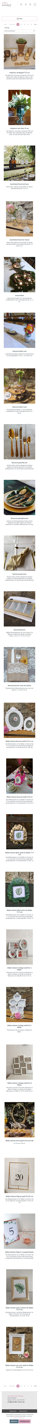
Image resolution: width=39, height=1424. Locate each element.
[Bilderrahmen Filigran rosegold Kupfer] (19, 1231)
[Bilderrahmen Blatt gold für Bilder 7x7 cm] (19, 831)
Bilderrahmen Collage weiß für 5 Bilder (19, 1026)
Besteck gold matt (19, 574)
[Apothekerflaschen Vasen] (19, 218)
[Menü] (21, 4)
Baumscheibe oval (19, 351)
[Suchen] (25, 4)
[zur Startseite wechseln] (6, 4)
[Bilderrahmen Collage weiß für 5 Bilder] (19, 1004)
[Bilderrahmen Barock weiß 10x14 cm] (19, 720)
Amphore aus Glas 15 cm (19, 128)
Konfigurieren (24, 1421)
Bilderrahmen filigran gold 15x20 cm (19, 1196)
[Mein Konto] (30, 4)
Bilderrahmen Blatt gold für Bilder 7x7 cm (19, 853)
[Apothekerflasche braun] (19, 163)
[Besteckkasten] (19, 608)
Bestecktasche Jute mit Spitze (19, 685)
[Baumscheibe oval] (19, 330)
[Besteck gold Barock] (19, 441)
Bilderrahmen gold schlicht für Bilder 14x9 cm (19, 1309)
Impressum (13, 1411)
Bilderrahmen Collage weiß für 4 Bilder (19, 969)
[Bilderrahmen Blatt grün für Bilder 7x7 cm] (19, 889)
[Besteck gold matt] (19, 553)
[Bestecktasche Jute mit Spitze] (19, 664)
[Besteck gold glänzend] (19, 497)
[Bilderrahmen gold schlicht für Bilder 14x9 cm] (19, 1286)
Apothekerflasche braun (19, 184)
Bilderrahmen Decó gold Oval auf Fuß (19, 1141)
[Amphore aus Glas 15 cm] (19, 107)
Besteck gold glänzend (19, 518)
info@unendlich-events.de (16, 1402)
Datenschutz (23, 1411)
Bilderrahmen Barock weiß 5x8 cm (19, 797)
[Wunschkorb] (35, 4)
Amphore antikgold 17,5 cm (19, 73)
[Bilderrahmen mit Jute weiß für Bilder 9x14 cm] (19, 1344)
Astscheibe (19, 295)
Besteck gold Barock (19, 463)
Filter (20, 18)
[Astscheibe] (19, 274)
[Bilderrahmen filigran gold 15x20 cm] (19, 1175)
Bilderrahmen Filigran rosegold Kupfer (19, 1252)
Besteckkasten (19, 630)
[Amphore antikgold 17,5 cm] (19, 51)
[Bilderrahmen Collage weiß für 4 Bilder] (19, 947)
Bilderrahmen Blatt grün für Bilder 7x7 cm (19, 911)
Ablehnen (14, 1421)
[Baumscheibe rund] (19, 386)
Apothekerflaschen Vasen (19, 240)
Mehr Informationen (19, 1418)
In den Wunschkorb (19, 83)
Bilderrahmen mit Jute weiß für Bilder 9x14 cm (20, 1366)
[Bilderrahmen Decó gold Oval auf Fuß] (19, 1119)
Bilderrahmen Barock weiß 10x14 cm (19, 741)
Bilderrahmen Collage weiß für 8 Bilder (19, 1084)
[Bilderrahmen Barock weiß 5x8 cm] (19, 776)
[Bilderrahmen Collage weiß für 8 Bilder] (19, 1062)
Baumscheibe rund (19, 407)
